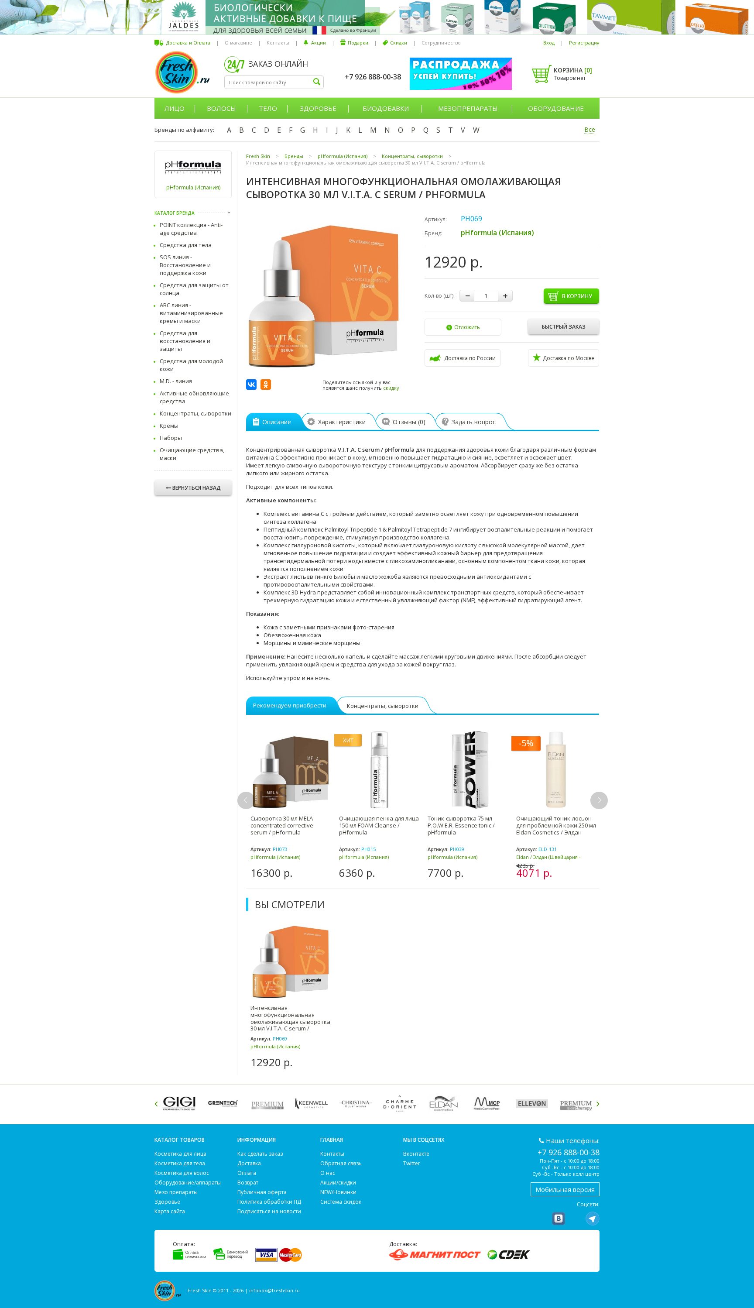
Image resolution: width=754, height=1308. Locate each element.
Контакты (278, 42)
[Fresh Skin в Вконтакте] (559, 1219)
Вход (549, 42)
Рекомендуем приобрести (289, 705)
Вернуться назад (196, 487)
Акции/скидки (338, 1182)
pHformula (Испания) (193, 187)
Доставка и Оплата (188, 42)
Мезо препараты (176, 1192)
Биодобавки (386, 108)
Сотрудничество (441, 42)
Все (589, 129)
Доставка (249, 1163)
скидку (391, 388)
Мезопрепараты (468, 108)
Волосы (221, 108)
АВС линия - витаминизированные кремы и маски (191, 313)
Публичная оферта (262, 1192)
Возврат (247, 1182)
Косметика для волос (181, 1173)
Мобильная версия (565, 1189)
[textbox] (274, 82)
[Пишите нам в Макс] (575, 1218)
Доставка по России (470, 358)
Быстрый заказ (564, 326)
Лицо (175, 108)
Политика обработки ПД (269, 1201)
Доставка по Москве (568, 358)
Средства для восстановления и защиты (185, 341)
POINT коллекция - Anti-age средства (191, 229)
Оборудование (556, 108)
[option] (290, 805)
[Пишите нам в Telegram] (593, 1219)
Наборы (171, 438)
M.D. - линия (176, 381)
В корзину (577, 296)
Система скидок (340, 1201)
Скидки (398, 42)
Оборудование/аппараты (187, 1182)
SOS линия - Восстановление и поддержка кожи (185, 265)
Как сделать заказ (260, 1153)
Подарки (358, 42)
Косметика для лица (180, 1153)
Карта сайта (169, 1211)
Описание (276, 422)
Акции (318, 42)
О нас (327, 1173)
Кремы (169, 425)
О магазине (238, 42)
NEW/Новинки (338, 1192)
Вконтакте (416, 1153)
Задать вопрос (474, 422)
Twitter (411, 1163)
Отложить (467, 327)
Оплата (246, 1173)
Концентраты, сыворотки (195, 413)
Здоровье (318, 108)
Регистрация (584, 42)
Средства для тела (186, 245)
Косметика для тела (179, 1163)
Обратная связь (341, 1163)
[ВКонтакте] (251, 384)
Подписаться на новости (269, 1211)
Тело (268, 108)
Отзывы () (409, 422)
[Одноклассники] (265, 384)
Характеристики (342, 422)
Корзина (573, 70)
